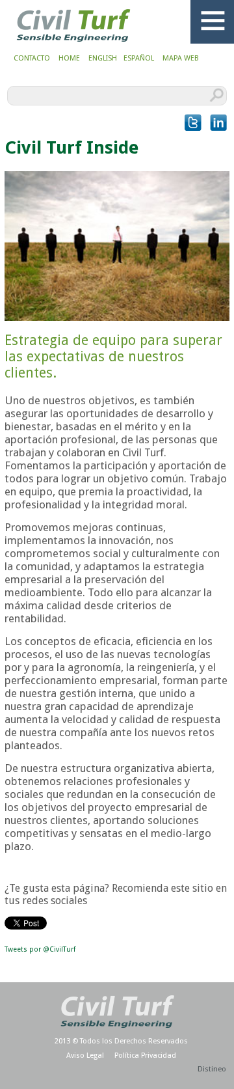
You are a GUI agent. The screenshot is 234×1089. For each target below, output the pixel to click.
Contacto (32, 58)
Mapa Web (180, 58)
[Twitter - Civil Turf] (193, 122)
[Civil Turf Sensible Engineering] (73, 43)
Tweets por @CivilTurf (40, 949)
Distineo (212, 1069)
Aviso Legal (85, 1055)
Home (69, 58)
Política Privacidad (145, 1055)
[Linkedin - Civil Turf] (218, 122)
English (102, 58)
